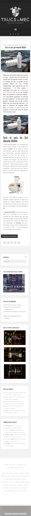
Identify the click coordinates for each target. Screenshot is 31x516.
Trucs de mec (7, 430)
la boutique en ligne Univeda (16, 107)
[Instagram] (18, 34)
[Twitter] (10, 34)
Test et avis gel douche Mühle (15, 47)
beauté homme (7, 45)
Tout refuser (15, 513)
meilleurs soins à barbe (19, 311)
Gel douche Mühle (10, 144)
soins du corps (23, 45)
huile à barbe (17, 305)
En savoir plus (23, 513)
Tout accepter (8, 513)
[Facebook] (13, 34)
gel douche (15, 45)
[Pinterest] (15, 34)
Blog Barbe (16, 316)
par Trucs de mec (13, 236)
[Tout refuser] (29, 511)
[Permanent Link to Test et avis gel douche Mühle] (15, 72)
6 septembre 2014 (5, 236)
